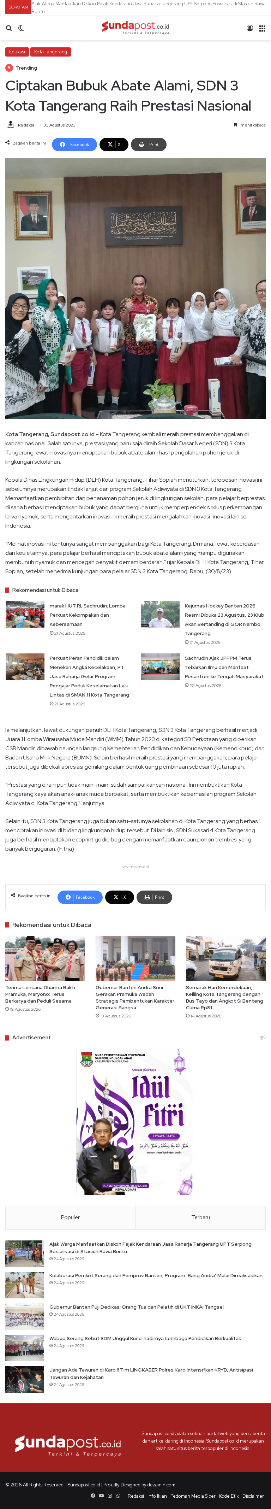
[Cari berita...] (8, 29)
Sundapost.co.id (84, 1483)
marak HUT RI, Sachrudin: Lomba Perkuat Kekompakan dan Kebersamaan (88, 613)
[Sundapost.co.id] (135, 26)
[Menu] (262, 29)
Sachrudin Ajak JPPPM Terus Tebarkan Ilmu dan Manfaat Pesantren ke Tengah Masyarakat (224, 665)
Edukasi (17, 50)
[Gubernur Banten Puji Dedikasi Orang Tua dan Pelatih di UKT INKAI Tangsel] (24, 1315)
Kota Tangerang (50, 50)
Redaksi (26, 124)
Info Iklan (157, 1495)
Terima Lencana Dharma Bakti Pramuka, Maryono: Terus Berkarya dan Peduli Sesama (40, 993)
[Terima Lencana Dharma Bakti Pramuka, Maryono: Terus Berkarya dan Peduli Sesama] (45, 956)
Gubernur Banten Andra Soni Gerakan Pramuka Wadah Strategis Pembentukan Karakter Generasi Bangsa (135, 996)
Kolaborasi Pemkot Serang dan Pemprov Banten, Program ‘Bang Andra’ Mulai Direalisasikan (126, 4)
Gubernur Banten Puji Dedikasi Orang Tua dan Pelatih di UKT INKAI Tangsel (136, 1305)
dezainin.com (161, 1483)
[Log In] (249, 29)
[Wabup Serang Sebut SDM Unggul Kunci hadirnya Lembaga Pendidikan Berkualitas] (24, 1346)
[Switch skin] (21, 29)
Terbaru (200, 1216)
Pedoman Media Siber (193, 1495)
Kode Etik (229, 1495)
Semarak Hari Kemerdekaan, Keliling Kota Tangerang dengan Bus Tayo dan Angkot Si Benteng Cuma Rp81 (224, 996)
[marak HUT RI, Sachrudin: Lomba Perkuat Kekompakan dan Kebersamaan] (25, 613)
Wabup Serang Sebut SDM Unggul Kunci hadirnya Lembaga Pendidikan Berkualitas (145, 1337)
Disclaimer (253, 1495)
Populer (70, 1216)
